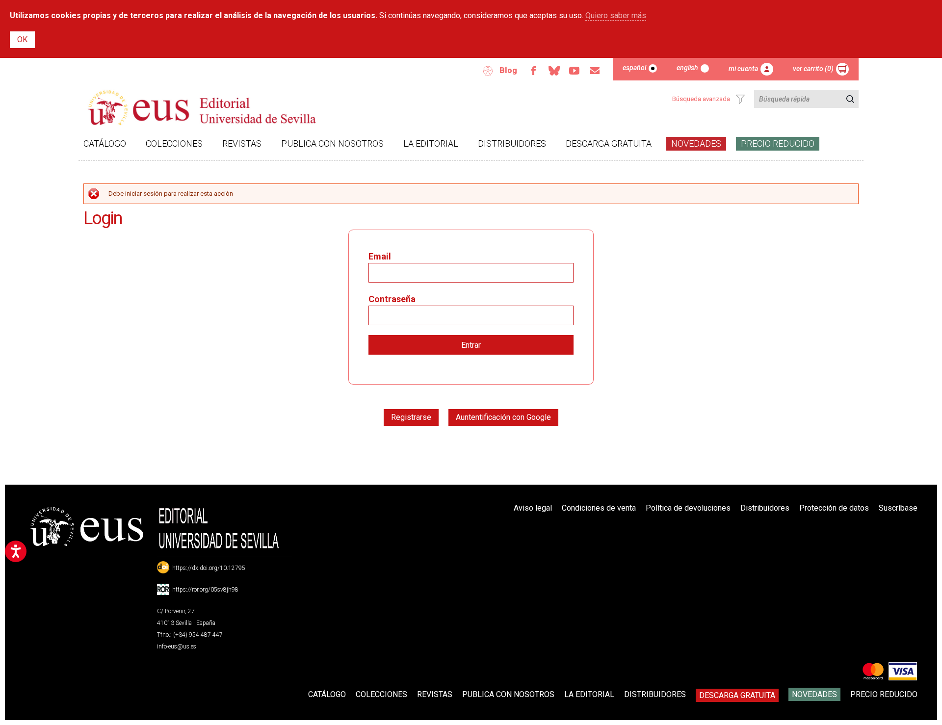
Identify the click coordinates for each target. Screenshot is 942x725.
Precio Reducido (777, 143)
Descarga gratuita (609, 143)
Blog (508, 70)
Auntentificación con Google (503, 417)
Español (634, 68)
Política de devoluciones (688, 508)
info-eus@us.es (176, 646)
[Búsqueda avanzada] (740, 99)
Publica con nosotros (332, 143)
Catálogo (104, 143)
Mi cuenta (743, 69)
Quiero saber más (615, 15)
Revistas (242, 143)
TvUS (574, 70)
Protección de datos (834, 508)
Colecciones (174, 143)
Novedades (696, 143)
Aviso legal (533, 508)
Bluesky (554, 70)
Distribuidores (512, 143)
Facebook (533, 70)
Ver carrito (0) (813, 69)
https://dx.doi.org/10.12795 (208, 568)
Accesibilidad (488, 70)
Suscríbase (898, 508)
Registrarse (411, 417)
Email (595, 70)
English (687, 68)
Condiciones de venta (599, 508)
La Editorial (430, 143)
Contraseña (392, 299)
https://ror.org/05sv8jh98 (205, 589)
